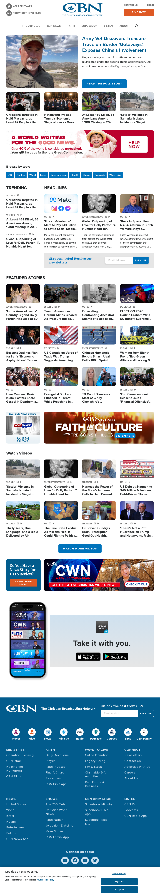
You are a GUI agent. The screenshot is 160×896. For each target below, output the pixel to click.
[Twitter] (95, 860)
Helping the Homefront (14, 769)
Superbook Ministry (99, 804)
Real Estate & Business (95, 784)
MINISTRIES (15, 749)
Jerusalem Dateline (59, 825)
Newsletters (133, 755)
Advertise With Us (137, 767)
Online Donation (97, 755)
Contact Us (131, 5)
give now (139, 12)
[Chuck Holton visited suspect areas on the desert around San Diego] (42, 61)
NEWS (11, 798)
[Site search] (136, 27)
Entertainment (59, 175)
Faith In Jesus (55, 767)
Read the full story (104, 84)
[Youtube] (65, 860)
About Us (131, 778)
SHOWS (52, 798)
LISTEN (108, 26)
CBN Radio (132, 804)
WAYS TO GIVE (96, 749)
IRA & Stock (93, 767)
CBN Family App (57, 837)
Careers (129, 772)
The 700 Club (31, 26)
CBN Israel (14, 761)
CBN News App (17, 839)
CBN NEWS (54, 26)
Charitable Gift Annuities (95, 774)
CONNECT (132, 749)
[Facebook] (75, 860)
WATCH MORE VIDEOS (80, 548)
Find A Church (56, 772)
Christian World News (57, 812)
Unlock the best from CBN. (122, 706)
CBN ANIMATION (98, 798)
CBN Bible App (56, 784)
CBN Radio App (135, 816)
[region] (80, 881)
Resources (53, 778)
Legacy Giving (95, 761)
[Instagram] (85, 860)
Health (74, 175)
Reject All (119, 881)
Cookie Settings (119, 873)
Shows (86, 175)
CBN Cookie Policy (45, 879)
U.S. (10, 175)
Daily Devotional (58, 755)
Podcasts (100, 175)
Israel (43, 175)
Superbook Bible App (96, 812)
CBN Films (13, 776)
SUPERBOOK (90, 26)
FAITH (71, 26)
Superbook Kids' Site (96, 822)
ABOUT (124, 26)
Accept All (119, 889)
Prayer (50, 761)
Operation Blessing (20, 755)
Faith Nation (54, 820)
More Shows (55, 831)
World (32, 175)
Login (150, 5)
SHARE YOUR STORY (23, 583)
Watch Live (115, 175)
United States (16, 804)
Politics (21, 175)
